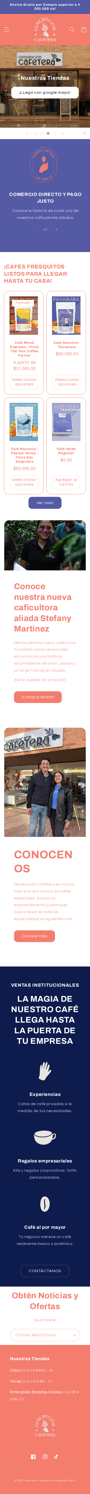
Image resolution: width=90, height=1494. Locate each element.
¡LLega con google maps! (45, 92)
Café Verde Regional (66, 451)
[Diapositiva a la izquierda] (33, 229)
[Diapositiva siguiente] (63, 133)
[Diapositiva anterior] (27, 133)
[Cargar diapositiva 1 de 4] (35, 133)
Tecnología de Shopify (62, 1481)
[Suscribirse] (74, 1335)
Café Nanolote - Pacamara (67, 345)
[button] (6, 29)
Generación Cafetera (36, 1481)
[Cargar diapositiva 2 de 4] (42, 133)
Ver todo (45, 503)
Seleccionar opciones (24, 382)
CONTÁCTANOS (45, 1271)
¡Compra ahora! (38, 697)
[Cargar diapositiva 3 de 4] (48, 133)
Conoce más (34, 936)
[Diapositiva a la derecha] (56, 229)
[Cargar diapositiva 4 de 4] (54, 133)
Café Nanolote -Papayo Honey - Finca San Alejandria (24, 455)
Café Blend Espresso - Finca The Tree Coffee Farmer (24, 349)
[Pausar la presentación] (84, 133)
